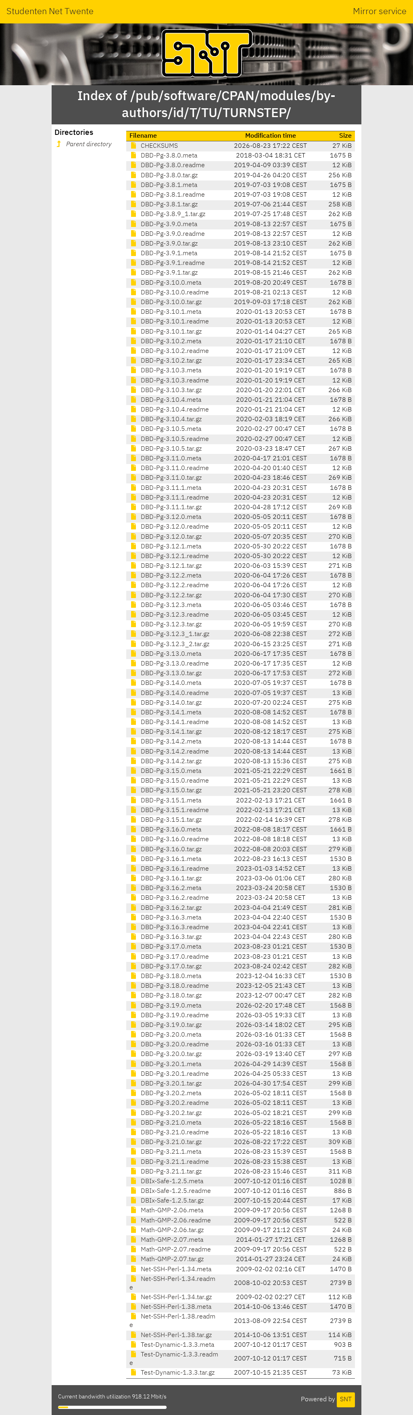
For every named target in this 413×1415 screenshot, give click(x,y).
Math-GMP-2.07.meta (171, 1240)
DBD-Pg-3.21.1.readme (174, 1162)
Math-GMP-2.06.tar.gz (171, 1230)
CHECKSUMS (158, 146)
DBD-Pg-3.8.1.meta (168, 185)
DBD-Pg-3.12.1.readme (174, 556)
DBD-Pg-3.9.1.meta (168, 253)
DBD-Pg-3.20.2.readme (174, 1103)
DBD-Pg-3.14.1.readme (174, 722)
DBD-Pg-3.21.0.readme (174, 1132)
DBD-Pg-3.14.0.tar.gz (170, 703)
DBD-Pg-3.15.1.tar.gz (170, 820)
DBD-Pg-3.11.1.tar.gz (170, 507)
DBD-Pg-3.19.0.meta (170, 1006)
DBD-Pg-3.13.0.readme (174, 664)
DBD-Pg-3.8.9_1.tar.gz (172, 214)
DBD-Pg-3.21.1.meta (170, 1152)
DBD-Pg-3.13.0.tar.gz (170, 673)
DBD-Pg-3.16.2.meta (170, 888)
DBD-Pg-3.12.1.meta (170, 547)
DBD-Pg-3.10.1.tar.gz (170, 332)
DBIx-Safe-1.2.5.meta (171, 1181)
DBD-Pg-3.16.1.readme (174, 869)
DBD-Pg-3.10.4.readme (174, 410)
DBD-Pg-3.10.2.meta (170, 341)
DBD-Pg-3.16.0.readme (174, 839)
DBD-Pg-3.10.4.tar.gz (170, 419)
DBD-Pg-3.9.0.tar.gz (168, 244)
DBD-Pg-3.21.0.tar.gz (170, 1142)
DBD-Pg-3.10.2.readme (174, 351)
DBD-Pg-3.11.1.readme (174, 498)
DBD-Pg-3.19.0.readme (174, 1015)
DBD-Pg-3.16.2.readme (174, 898)
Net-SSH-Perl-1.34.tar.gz (175, 1297)
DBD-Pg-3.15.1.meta (170, 801)
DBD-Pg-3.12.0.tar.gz (170, 537)
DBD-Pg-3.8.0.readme (172, 165)
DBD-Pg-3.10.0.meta (170, 283)
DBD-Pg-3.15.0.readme (174, 781)
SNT (346, 1399)
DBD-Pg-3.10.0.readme (174, 293)
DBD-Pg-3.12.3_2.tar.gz (174, 644)
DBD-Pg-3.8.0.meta (168, 156)
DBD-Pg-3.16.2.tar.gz (170, 908)
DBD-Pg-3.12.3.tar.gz (170, 624)
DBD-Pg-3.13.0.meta (170, 654)
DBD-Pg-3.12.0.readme (174, 527)
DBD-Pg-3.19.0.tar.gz (170, 1025)
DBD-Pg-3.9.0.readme (172, 234)
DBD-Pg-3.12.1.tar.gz (170, 566)
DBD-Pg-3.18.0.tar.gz (170, 996)
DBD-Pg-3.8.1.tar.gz (168, 205)
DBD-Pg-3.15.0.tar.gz (170, 790)
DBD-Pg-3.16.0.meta (170, 830)
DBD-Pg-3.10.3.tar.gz (170, 390)
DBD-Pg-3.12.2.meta (170, 576)
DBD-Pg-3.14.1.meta (170, 713)
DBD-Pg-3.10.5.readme (174, 439)
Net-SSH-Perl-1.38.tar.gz (175, 1335)
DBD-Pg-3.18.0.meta (170, 976)
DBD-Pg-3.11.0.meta (170, 459)
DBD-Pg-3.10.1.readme (174, 322)
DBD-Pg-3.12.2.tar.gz (170, 595)
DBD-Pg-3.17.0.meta (170, 947)
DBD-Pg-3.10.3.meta (170, 370)
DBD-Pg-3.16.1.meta (170, 859)
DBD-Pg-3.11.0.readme (174, 468)
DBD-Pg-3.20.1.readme (174, 1074)
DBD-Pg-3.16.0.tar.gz (170, 849)
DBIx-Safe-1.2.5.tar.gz (171, 1201)
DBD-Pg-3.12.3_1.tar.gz (174, 634)
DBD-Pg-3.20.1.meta (170, 1064)
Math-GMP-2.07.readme (175, 1250)
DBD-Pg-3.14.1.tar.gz (170, 732)
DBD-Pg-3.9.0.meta (168, 224)
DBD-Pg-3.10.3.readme (174, 381)
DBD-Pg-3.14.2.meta (170, 742)
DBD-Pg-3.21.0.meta (170, 1123)
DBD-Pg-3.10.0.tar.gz (170, 302)
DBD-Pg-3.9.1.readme (172, 263)
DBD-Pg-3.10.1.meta (170, 312)
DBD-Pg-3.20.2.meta (170, 1093)
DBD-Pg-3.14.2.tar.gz (170, 761)
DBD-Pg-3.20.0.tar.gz (170, 1054)
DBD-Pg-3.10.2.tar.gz (170, 361)
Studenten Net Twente (50, 11)
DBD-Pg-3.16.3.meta (170, 918)
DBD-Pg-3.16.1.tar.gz (170, 878)
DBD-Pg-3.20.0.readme (174, 1044)
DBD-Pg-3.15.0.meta (170, 771)
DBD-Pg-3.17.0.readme (174, 957)
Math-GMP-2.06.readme (175, 1221)
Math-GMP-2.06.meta (171, 1210)
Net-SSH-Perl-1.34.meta (175, 1269)
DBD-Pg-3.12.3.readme (174, 615)
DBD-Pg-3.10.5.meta (170, 429)
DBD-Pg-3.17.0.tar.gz (170, 967)
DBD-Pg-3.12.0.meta (170, 517)
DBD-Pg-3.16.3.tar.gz (170, 937)
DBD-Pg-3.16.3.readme (174, 927)
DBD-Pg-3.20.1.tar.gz (170, 1084)
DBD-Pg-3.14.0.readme (174, 693)
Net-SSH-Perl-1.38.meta (175, 1307)
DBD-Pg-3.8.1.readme (172, 195)
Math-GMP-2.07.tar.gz (171, 1259)
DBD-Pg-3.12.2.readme (174, 585)
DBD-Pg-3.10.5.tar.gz (170, 449)
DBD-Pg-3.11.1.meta (170, 488)
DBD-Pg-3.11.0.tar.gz (170, 478)
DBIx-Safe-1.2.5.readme (175, 1191)
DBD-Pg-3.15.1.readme (174, 810)
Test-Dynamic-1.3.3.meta (176, 1345)
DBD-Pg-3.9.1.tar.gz (168, 273)
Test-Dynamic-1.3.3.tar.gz (177, 1373)
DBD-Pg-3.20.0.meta (170, 1035)
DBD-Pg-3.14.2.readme (174, 752)
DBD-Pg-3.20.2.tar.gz (170, 1113)
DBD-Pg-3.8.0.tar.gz (168, 175)
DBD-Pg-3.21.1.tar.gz (170, 1172)
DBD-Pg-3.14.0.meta (170, 683)
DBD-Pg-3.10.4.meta (170, 400)
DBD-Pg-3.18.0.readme (174, 986)
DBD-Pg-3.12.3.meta (170, 605)
